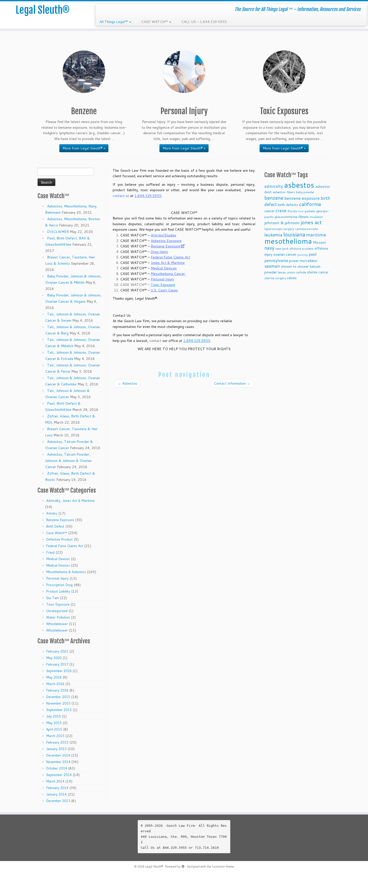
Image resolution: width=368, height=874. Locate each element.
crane (281, 210)
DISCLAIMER (58, 231)
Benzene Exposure (60, 520)
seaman (272, 266)
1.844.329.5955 (147, 195)
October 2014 (56, 768)
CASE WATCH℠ (155, 21)
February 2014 (57, 788)
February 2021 (57, 651)
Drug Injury (159, 251)
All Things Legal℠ (114, 21)
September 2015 (59, 710)
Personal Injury (57, 578)
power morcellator (303, 260)
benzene (273, 197)
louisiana (294, 234)
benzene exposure (302, 198)
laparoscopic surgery (279, 229)
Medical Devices (58, 559)
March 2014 (55, 781)
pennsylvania (276, 260)
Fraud (50, 552)
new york (281, 248)
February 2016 (57, 690)
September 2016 (59, 671)
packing (302, 254)
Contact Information (232, 383)
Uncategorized (57, 611)
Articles (51, 513)
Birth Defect (55, 526)
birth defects (288, 204)
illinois (303, 216)
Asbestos (127, 383)
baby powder (305, 192)
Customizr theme (223, 867)
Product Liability (58, 591)
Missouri (319, 242)
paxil (312, 254)
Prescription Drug (59, 585)
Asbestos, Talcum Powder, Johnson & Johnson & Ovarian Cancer (68, 460)
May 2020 (54, 658)
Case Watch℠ (56, 533)
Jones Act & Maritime (168, 262)
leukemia (273, 234)
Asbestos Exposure (166, 240)
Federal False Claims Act (64, 546)
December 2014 (58, 755)
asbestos (299, 185)
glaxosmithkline (286, 216)
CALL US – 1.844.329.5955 (204, 21)
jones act (311, 222)
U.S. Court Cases (164, 290)
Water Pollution (58, 617)
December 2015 (58, 697)
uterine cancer (317, 272)
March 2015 (55, 736)
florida (292, 211)
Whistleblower (57, 624)
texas (282, 272)
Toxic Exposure (58, 604)
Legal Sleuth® (43, 10)
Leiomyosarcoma (306, 229)
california (310, 204)
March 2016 (55, 684)
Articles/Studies (163, 235)
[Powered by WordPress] (183, 865)
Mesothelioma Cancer (168, 273)
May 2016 (54, 677)
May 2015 (54, 723)
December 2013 (58, 801)
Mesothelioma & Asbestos (66, 572)
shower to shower (295, 266)
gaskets (309, 211)
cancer (269, 210)
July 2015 (53, 716)
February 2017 (57, 664)
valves (292, 277)
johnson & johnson (282, 222)
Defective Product (59, 539)
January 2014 (56, 794)
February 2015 (57, 742)
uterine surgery (275, 278)
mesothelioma (288, 241)
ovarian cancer (284, 254)
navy (269, 247)
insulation (316, 217)
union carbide (296, 272)
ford (300, 211)
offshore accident (301, 249)
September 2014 (59, 775)
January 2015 (56, 749)
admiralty (273, 186)
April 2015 (54, 729)
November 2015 (58, 703)
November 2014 (58, 762)
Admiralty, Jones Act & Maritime (70, 500)
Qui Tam (52, 598)
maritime (316, 234)
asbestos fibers (284, 192)
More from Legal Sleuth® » (84, 148)
